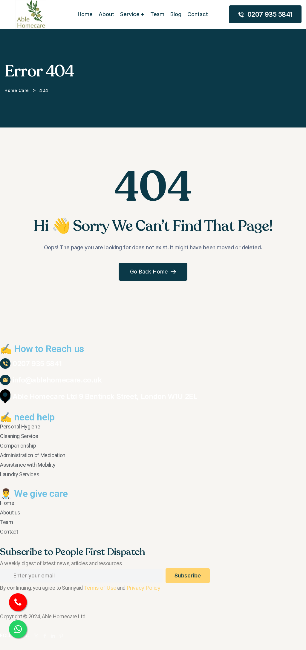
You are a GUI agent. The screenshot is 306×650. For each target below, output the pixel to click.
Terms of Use (100, 588)
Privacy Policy (143, 588)
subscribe (188, 575)
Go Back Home (149, 271)
